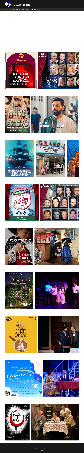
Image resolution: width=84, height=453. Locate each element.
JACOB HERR (21, 5)
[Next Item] (77, 70)
